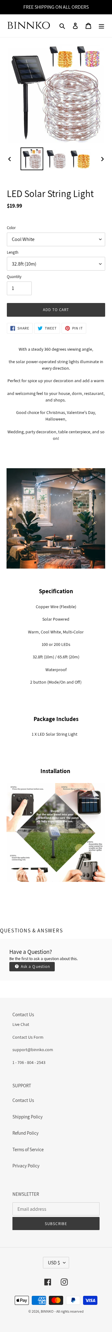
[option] (32, 159)
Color (11, 227)
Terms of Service (28, 1149)
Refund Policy (25, 1133)
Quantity (14, 276)
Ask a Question (35, 966)
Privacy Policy (26, 1166)
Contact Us (23, 1100)
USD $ (54, 1262)
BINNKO (47, 1311)
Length (12, 252)
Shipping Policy (27, 1117)
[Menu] (101, 25)
